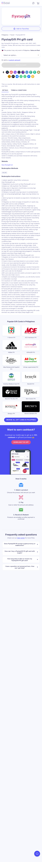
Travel (12, 35)
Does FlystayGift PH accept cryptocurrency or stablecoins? (19, 544)
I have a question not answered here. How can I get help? (19, 567)
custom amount (14, 60)
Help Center (21, 538)
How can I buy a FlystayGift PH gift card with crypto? (20, 552)
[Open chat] (37, 854)
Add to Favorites (22, 29)
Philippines (5, 35)
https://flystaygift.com (7, 165)
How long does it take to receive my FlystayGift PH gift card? (19, 559)
